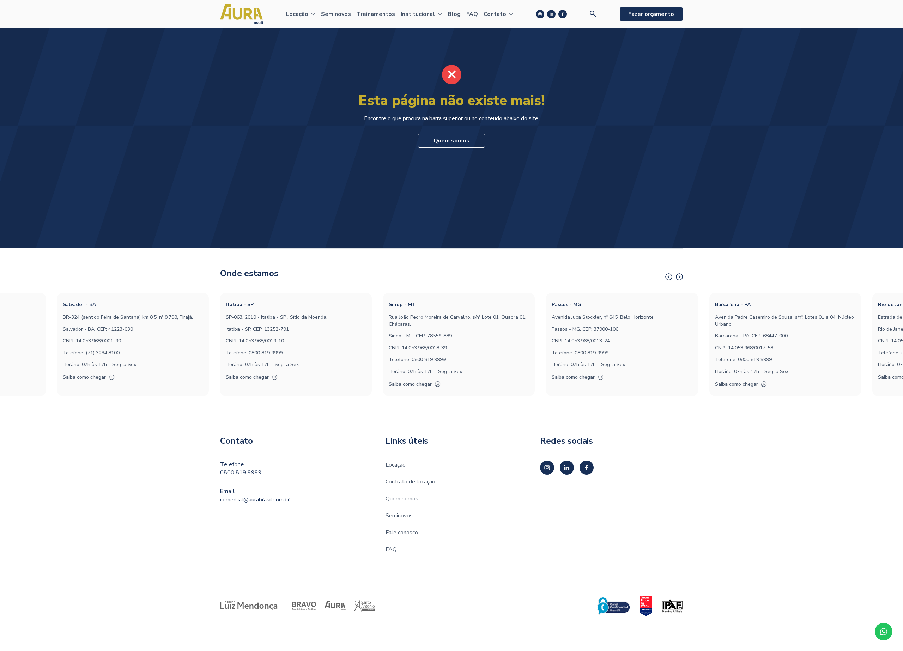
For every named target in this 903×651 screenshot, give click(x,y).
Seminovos (336, 14)
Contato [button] (495, 14)
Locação (396, 465)
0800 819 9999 (266, 352)
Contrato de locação (410, 482)
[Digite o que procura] (593, 14)
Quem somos (451, 141)
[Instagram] (540, 14)
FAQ (472, 14)
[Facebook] (562, 14)
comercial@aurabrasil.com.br (255, 500)
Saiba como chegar (84, 377)
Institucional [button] (418, 14)
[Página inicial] (241, 14)
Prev (668, 276)
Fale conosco (402, 532)
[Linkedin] (567, 468)
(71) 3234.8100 (103, 352)
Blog (454, 14)
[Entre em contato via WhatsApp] (883, 631)
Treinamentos (376, 14)
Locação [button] (297, 14)
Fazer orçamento (651, 14)
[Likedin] (551, 14)
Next (679, 276)
